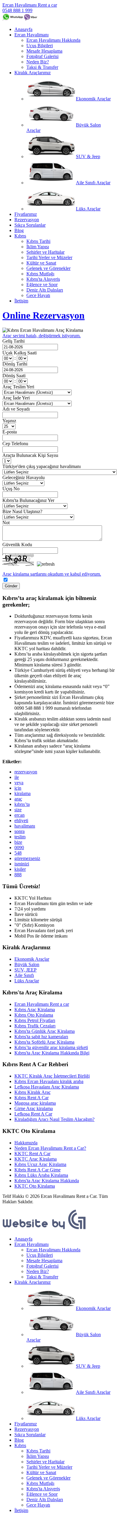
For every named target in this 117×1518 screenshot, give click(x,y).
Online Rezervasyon (43, 315)
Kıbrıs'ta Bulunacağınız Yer (28, 500)
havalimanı (24, 825)
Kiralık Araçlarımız (32, 72)
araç (18, 798)
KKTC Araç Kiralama (35, 1158)
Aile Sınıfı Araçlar (93, 182)
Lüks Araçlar (88, 208)
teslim (20, 836)
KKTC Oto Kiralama (34, 1186)
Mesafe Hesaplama (44, 51)
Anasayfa (23, 29)
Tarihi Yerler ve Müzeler (49, 257)
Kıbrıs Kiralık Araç (32, 1092)
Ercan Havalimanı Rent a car (29, 5)
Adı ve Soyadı (16, 409)
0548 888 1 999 (17, 10)
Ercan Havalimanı (31, 34)
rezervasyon (25, 771)
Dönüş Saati (14, 375)
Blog (19, 230)
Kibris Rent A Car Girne (37, 1169)
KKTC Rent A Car (32, 1153)
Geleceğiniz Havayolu (23, 477)
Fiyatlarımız (25, 214)
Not (6, 522)
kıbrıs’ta (22, 804)
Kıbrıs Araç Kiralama (34, 1009)
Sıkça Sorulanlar (30, 225)
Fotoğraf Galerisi (42, 56)
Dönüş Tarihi (14, 363)
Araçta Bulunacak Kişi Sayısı (30, 455)
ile (16, 777)
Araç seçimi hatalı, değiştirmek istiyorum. (41, 335)
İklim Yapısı (37, 246)
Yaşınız (9, 420)
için (17, 788)
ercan (19, 815)
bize (18, 842)
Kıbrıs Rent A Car (31, 1097)
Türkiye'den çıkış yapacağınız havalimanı (41, 466)
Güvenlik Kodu (17, 544)
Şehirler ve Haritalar (45, 252)
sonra (19, 831)
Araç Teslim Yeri (18, 386)
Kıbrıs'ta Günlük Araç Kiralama (44, 1031)
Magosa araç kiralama (35, 1103)
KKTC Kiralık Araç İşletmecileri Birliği (52, 1076)
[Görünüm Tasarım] (44, 1228)
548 (18, 852)
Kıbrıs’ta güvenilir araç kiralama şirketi (51, 1047)
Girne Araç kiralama (33, 1108)
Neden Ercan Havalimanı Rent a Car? (50, 1148)
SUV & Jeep (88, 156)
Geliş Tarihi (13, 341)
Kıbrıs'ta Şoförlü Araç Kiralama (44, 1042)
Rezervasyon (26, 219)
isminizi (21, 863)
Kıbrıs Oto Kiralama (33, 1015)
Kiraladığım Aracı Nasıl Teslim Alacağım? (54, 1119)
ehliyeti (21, 820)
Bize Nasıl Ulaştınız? (22, 511)
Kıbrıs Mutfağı (40, 273)
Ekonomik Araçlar (93, 98)
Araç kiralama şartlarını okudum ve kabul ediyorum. (51, 574)
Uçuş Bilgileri (39, 45)
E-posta (9, 431)
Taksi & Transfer (42, 67)
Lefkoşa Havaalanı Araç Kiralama (46, 1086)
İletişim (21, 300)
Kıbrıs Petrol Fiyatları (34, 1020)
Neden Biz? (37, 61)
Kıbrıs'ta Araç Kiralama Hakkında (46, 1180)
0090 (19, 847)
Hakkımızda (26, 1142)
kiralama (22, 793)
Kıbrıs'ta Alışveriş (43, 279)
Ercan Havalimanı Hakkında (53, 40)
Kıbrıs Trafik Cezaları (35, 1025)
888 (18, 874)
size (18, 809)
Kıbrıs (20, 235)
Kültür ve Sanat (41, 262)
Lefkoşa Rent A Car (33, 1113)
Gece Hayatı (38, 295)
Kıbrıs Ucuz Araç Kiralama (40, 1164)
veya (18, 782)
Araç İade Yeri (16, 397)
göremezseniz (27, 858)
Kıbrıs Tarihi (38, 241)
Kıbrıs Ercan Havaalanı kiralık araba (48, 1081)
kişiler (20, 869)
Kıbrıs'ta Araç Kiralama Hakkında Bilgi (51, 1052)
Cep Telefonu (15, 443)
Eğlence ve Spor (42, 284)
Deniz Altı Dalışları (44, 289)
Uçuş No (11, 488)
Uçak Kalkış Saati (19, 352)
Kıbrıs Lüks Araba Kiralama (41, 1175)
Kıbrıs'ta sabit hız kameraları (41, 1036)
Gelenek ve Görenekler (48, 268)
